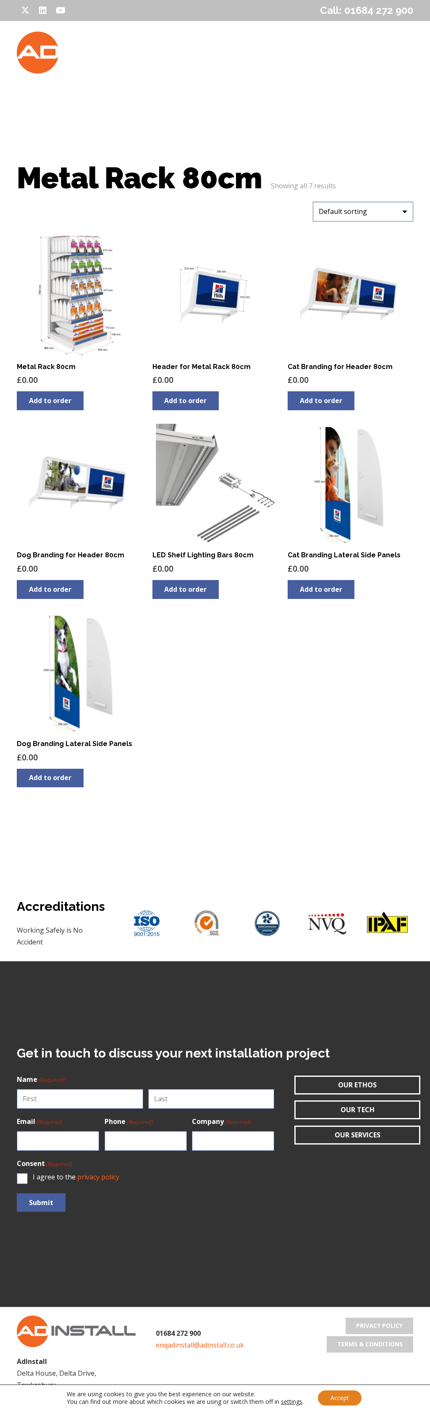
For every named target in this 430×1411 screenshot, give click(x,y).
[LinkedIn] (42, 10)
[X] (25, 10)
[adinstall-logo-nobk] (95, 53)
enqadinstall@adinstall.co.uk (200, 1345)
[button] (229, 52)
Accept (339, 1398)
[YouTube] (60, 10)
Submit (41, 1202)
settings (291, 1402)
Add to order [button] (50, 400)
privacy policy (98, 1177)
